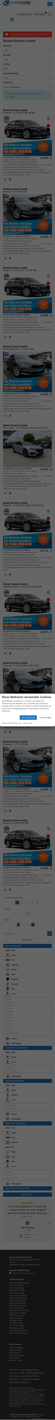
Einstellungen (46, 717)
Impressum (27, 723)
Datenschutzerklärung (11, 723)
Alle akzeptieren (28, 717)
